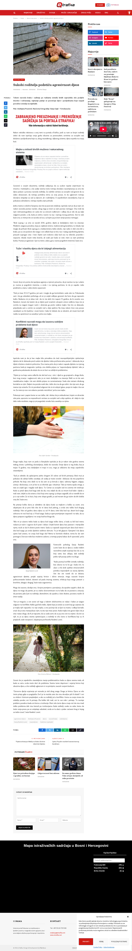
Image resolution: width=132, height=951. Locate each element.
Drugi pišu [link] (86, 13)
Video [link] (98, 13)
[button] (128, 917)
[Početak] (91, 136)
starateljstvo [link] (34, 722)
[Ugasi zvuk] (113, 136)
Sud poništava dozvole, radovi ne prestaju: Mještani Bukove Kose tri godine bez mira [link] (111, 75)
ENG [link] (106, 13)
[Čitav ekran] (116, 136)
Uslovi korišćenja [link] (108, 947)
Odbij (101, 942)
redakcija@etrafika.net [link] (57, 933)
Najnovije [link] (28, 13)
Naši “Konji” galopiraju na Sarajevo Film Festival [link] (110, 103)
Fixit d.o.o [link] (43, 948)
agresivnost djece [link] (20, 719)
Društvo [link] (41, 13)
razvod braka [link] (53, 719)
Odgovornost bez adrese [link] (48, 773)
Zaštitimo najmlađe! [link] (46, 722)
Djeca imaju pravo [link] (19, 79)
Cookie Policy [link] (97, 947)
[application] (103, 129)
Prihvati (86, 942)
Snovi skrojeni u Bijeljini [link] (95, 70)
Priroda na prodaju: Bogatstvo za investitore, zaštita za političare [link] (93, 105)
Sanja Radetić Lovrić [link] (20, 722)
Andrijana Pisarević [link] (34, 719)
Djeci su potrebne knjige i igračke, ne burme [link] (24, 774)
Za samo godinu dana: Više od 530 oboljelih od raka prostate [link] (72, 775)
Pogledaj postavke (119, 942)
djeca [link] (44, 719)
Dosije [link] (52, 13)
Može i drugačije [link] (69, 13)
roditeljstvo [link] (63, 719)
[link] (129, 12)
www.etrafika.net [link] (56, 935)
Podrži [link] (100, 5)
